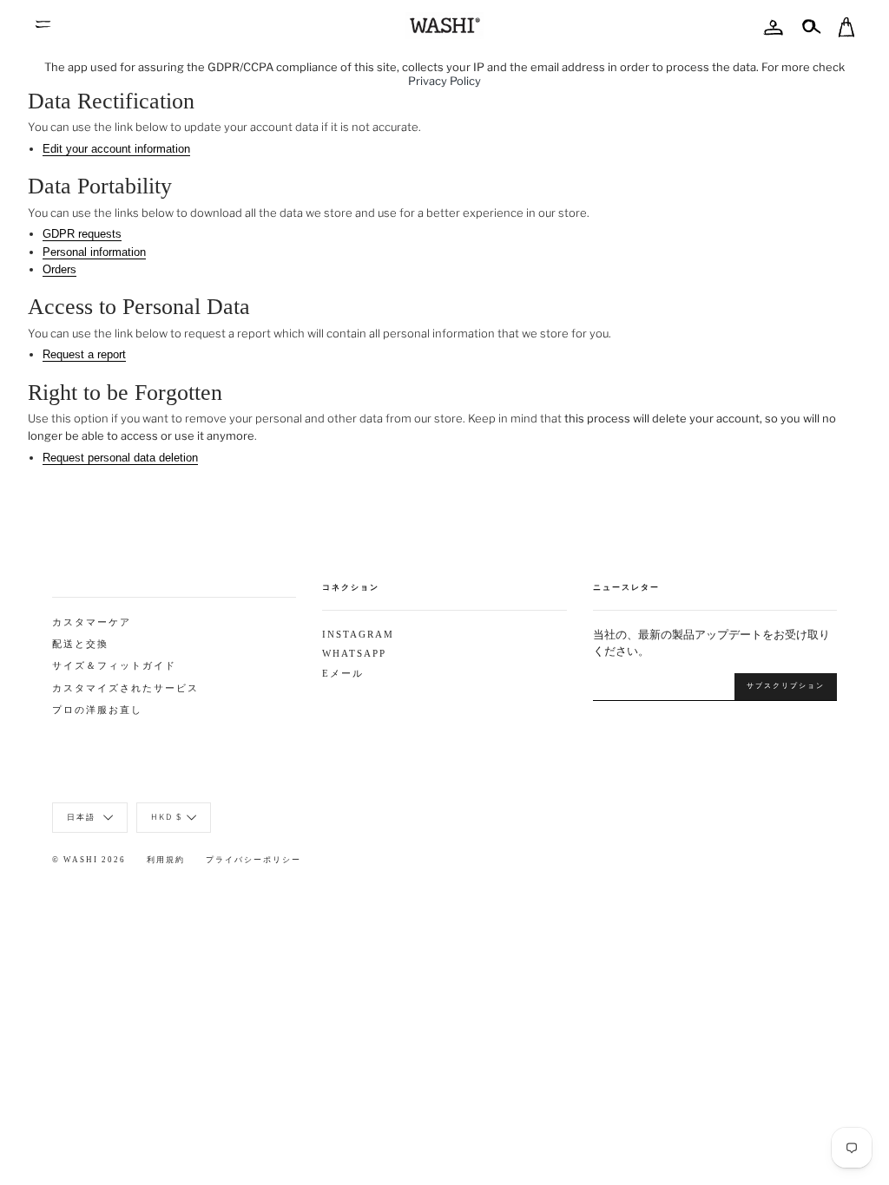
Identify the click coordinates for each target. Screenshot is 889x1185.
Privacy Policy (444, 81)
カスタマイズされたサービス (125, 688)
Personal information (94, 252)
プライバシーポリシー (253, 859)
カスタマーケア (91, 622)
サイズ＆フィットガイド (114, 666)
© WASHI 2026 (89, 859)
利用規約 (166, 859)
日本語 (83, 817)
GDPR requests (82, 233)
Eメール (343, 673)
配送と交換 (80, 644)
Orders (59, 269)
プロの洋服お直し (97, 710)
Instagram (358, 634)
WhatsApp (354, 653)
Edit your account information (116, 148)
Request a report (84, 354)
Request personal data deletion (120, 457)
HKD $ (166, 817)
